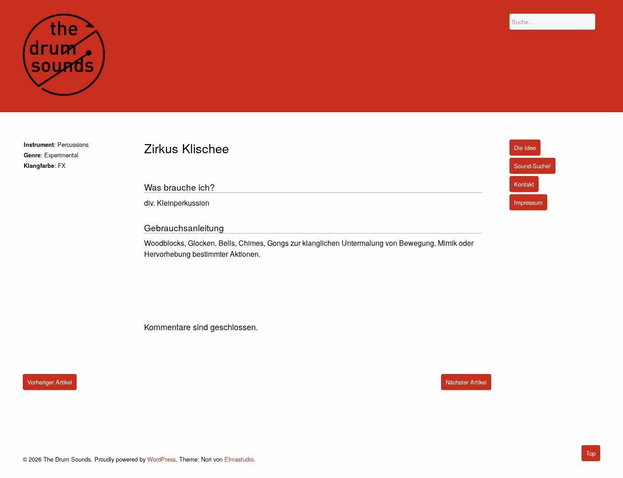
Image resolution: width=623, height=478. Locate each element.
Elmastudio (239, 459)
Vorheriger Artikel (49, 382)
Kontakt (524, 184)
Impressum (528, 202)
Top (591, 453)
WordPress (161, 459)
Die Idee (525, 147)
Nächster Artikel (466, 382)
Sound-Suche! (532, 165)
